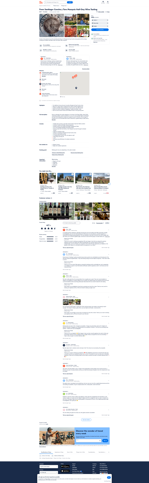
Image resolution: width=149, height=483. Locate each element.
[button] (43, 11)
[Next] (109, 184)
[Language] (103, 2)
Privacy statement (42, 446)
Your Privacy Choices (76, 471)
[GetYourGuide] (41, 2)
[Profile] (108, 2)
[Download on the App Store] (65, 471)
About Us (94, 465)
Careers (94, 467)
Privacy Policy (74, 469)
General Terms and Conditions (77, 473)
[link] (47, 184)
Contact (73, 465)
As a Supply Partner (103, 465)
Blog (93, 469)
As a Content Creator (104, 467)
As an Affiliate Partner (104, 469)
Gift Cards (94, 473)
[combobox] (55, 2)
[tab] (46, 452)
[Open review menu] (109, 230)
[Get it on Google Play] (65, 466)
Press (93, 471)
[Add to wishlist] (54, 174)
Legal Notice (74, 467)
